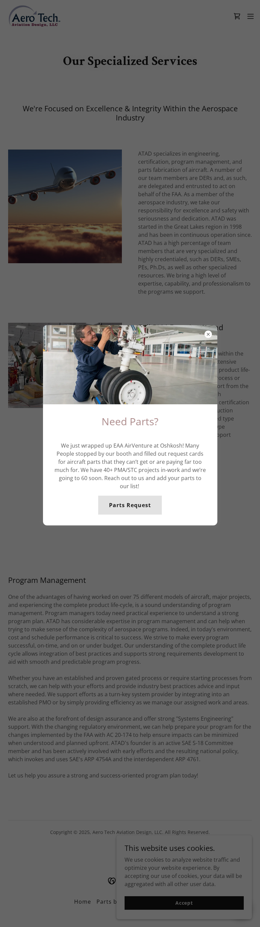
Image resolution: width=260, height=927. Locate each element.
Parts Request (130, 505)
